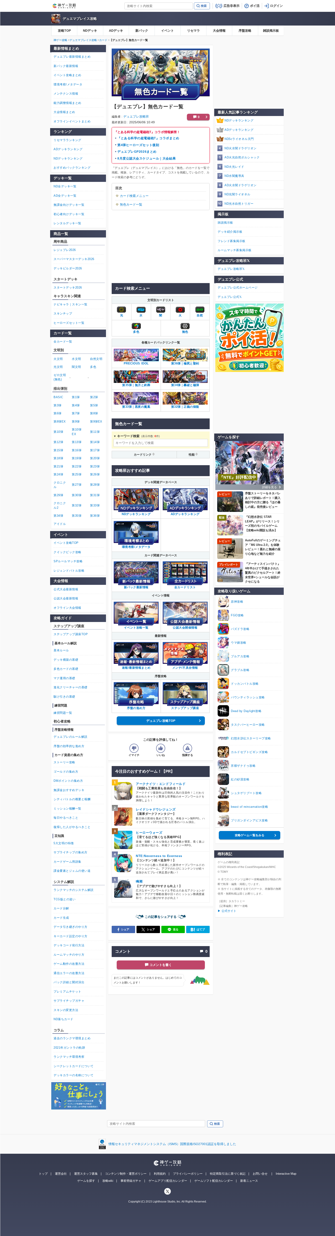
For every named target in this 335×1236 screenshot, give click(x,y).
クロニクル (60, 485)
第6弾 (58, 413)
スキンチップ (63, 313)
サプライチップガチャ (69, 1000)
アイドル (60, 524)
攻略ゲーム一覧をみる (249, 835)
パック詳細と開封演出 (69, 982)
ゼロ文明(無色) (60, 377)
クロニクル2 (60, 505)
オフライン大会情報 (67, 607)
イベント (167, 30)
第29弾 (58, 495)
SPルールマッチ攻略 (68, 561)
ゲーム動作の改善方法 (69, 963)
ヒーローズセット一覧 (69, 323)
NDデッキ (90, 30)
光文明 (58, 367)
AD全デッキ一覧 (65, 195)
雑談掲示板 (271, 30)
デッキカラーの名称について (74, 1075)
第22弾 (76, 466)
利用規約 (160, 1173)
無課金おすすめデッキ (69, 790)
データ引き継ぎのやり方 (71, 927)
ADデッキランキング (238, 130)
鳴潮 (139, 881)
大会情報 (219, 30)
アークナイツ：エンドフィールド (161, 784)
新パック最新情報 (66, 66)
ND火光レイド (234, 166)
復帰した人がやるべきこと (72, 827)
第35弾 (76, 515)
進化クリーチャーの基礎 (71, 687)
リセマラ (193, 30)
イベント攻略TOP (66, 542)
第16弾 (76, 450)
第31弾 (95, 495)
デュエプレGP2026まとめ (137, 151)
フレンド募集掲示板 (231, 241)
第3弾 (58, 405)
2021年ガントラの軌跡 (69, 1047)
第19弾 (76, 458)
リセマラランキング (67, 140)
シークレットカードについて (74, 1066)
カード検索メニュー (134, 196)
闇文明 (76, 367)
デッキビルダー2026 (68, 268)
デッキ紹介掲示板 (230, 231)
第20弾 (95, 458)
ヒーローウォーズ (149, 832)
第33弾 (95, 505)
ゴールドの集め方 (66, 771)
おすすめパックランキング (72, 167)
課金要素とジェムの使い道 (72, 870)
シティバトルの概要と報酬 (72, 799)
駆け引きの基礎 (64, 696)
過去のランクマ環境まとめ (72, 1038)
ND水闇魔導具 (234, 176)
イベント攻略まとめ (67, 75)
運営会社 (61, 1173)
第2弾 (94, 397)
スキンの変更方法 (66, 1010)
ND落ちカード (63, 1019)
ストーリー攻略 (64, 762)
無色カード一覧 (131, 204)
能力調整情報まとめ (67, 103)
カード (103, 40)
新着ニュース (249, 1180)
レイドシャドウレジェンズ (156, 809)
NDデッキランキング (238, 120)
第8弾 (94, 413)
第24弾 (58, 474)
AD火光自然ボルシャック (242, 157)
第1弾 (76, 397)
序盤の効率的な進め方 (69, 746)
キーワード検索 (128, 436)
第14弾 (95, 442)
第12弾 (58, 442)
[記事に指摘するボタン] (187, 748)
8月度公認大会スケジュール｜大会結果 (146, 158)
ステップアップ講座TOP (71, 634)
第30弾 (76, 495)
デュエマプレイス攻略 (80, 19)
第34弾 (58, 515)
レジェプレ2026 (65, 250)
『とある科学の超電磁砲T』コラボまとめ (148, 138)
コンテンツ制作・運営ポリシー (126, 1173)
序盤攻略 (245, 30)
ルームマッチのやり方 (69, 954)
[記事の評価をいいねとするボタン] (160, 748)
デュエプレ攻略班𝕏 (231, 269)
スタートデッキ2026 (68, 287)
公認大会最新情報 (66, 598)
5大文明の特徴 (64, 843)
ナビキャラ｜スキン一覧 (71, 304)
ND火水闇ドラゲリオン (240, 148)
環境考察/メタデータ (68, 84)
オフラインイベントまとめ (72, 121)
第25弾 (76, 474)
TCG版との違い (64, 899)
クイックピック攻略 (67, 552)
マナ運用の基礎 (64, 678)
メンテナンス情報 (66, 93)
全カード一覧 (63, 341)
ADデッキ (116, 30)
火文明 (58, 359)
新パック (141, 30)
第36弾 (95, 515)
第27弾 (76, 484)
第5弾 (94, 405)
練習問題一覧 (63, 713)
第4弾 (76, 405)
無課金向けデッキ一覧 (69, 204)
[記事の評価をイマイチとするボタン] (134, 748)
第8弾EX (60, 421)
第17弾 (95, 450)
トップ (43, 1173)
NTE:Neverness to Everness (159, 856)
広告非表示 (232, 6)
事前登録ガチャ (131, 1180)
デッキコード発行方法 (69, 945)
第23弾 (95, 466)
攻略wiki (107, 1180)
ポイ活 (255, 6)
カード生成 (61, 917)
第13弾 (76, 442)
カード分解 (61, 908)
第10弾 (58, 432)
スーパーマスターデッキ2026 (74, 259)
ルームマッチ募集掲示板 (235, 250)
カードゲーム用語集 (67, 861)
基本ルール (61, 650)
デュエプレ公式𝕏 (230, 297)
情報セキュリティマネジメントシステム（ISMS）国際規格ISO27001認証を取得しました (172, 1144)
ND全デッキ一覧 (65, 186)
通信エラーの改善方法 (69, 973)
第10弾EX (76, 432)
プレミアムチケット (67, 991)
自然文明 (96, 359)
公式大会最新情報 (66, 589)
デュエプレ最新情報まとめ (72, 56)
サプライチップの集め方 (71, 852)
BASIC (58, 397)
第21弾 (58, 466)
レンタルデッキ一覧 (67, 223)
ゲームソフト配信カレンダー (213, 1180)
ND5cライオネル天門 (239, 139)
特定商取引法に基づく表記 (227, 1173)
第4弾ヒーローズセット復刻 (138, 145)
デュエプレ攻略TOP (160, 721)
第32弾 (76, 505)
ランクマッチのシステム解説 (74, 890)
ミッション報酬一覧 (67, 808)
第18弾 (58, 458)
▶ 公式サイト (227, 911)
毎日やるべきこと (66, 817)
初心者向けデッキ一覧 (69, 214)
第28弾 (95, 484)
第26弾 (95, 474)
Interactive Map (286, 1173)
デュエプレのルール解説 (71, 736)
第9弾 (76, 421)
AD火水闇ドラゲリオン (240, 185)
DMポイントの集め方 (68, 780)
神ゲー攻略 (60, 40)
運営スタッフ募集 (86, 1173)
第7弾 (76, 413)
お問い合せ (260, 1173)
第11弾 (95, 432)
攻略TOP (64, 30)
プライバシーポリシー (188, 1173)
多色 (93, 367)
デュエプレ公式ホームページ (238, 287)
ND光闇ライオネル (237, 194)
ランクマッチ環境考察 (69, 1056)
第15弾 (58, 450)
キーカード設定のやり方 (71, 936)
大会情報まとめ (64, 112)
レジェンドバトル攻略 (69, 570)
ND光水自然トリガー (238, 203)
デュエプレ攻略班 (136, 116)
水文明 (76, 359)
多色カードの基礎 (66, 669)
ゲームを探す (86, 1180)
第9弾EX (96, 421)
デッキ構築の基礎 (66, 659)
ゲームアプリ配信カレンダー (168, 1180)
